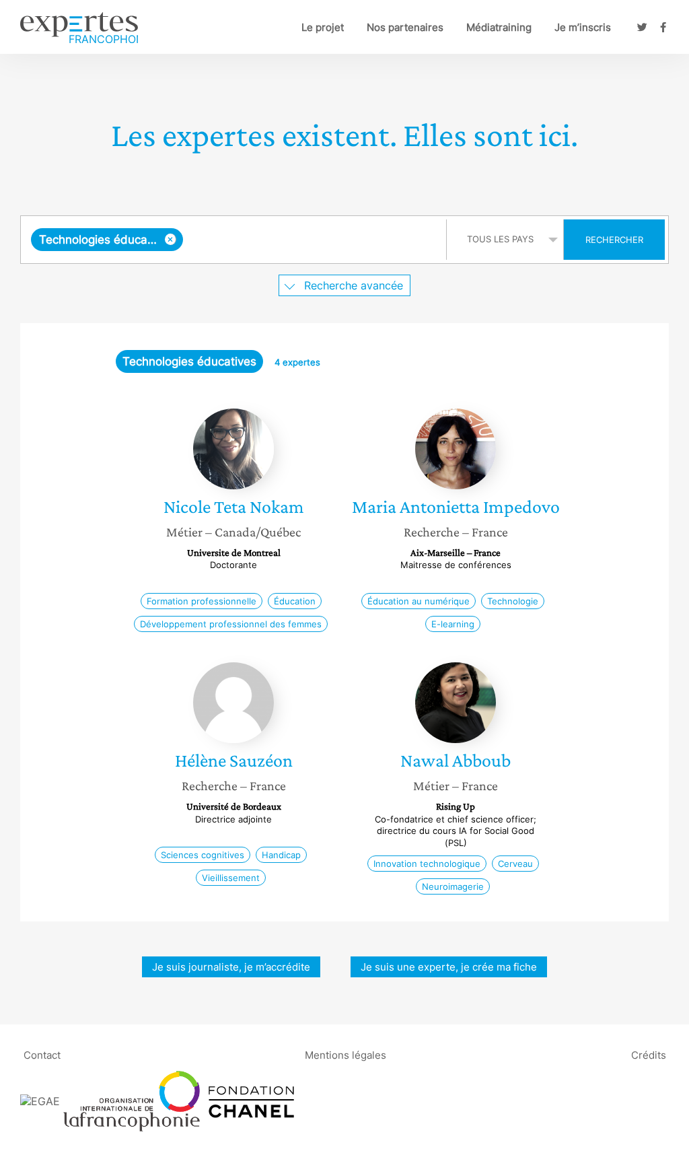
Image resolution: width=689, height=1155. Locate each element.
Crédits (648, 1054)
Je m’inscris (582, 27)
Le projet (322, 27)
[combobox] (235, 239)
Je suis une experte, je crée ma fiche (449, 966)
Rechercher (614, 239)
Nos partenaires (405, 27)
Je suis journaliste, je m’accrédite (231, 966)
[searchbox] (311, 239)
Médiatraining (499, 27)
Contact (42, 1054)
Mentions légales (345, 1054)
